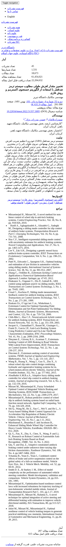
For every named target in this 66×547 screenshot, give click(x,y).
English (11, 16)
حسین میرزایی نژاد (35, 119)
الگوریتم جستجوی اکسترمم (48, 199)
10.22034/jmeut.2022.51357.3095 (23, 111)
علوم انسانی (13, 30)
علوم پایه (11, 33)
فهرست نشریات (15, 8)
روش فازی (27, 199)
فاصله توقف (17, 202)
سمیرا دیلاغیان (55, 119)
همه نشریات (13, 27)
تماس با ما (12, 11)
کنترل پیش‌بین (46, 202)
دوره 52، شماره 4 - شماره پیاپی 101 (44, 101)
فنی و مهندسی (14, 36)
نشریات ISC (13, 42)
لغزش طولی (31, 202)
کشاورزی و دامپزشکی (18, 39)
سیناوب (10, 544)
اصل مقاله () (41, 104)
